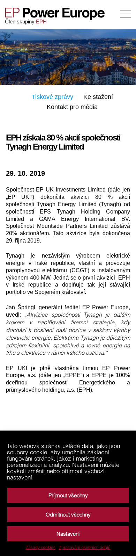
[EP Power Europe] (58, 14)
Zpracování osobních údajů (85, 547)
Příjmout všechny (68, 495)
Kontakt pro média (72, 106)
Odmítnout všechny (68, 514)
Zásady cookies (40, 547)
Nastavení (68, 533)
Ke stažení (98, 96)
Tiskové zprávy (52, 96)
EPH (41, 21)
